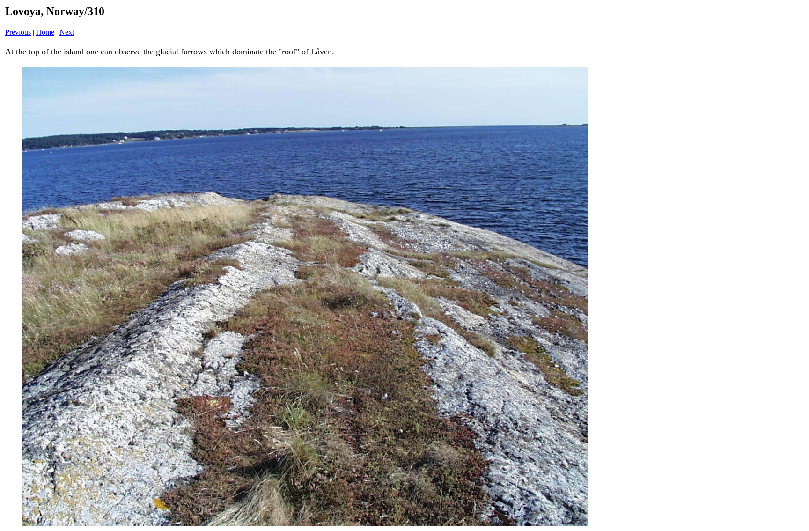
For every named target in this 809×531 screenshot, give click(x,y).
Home (45, 32)
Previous (18, 32)
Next (66, 32)
